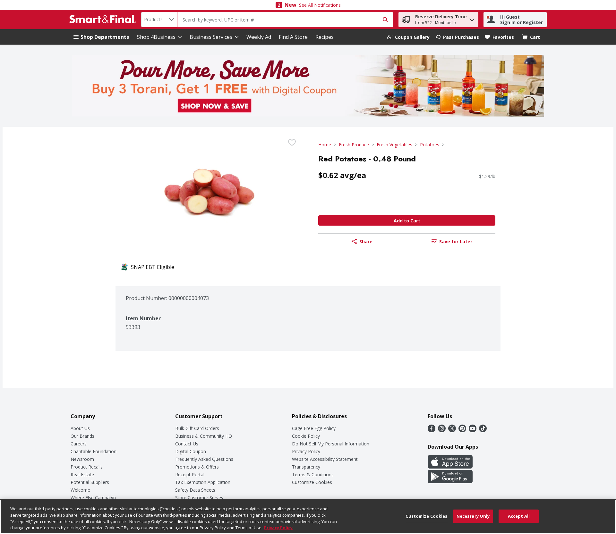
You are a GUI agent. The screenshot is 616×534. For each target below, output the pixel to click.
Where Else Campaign (93, 498)
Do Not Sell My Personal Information (330, 444)
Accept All (519, 516)
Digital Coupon (190, 451)
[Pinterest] (462, 430)
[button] (472, 18)
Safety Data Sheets (195, 490)
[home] (104, 19)
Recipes (324, 36)
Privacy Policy (306, 451)
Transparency (306, 467)
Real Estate (82, 474)
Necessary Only (473, 516)
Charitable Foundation (93, 451)
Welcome (80, 490)
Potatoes (429, 145)
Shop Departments (105, 36)
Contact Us (186, 444)
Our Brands (82, 436)
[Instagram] (442, 430)
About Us (80, 428)
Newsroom (82, 459)
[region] (308, 516)
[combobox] (159, 19)
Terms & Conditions (313, 474)
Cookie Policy (306, 436)
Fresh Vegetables (394, 145)
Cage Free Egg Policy (314, 428)
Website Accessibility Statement (325, 459)
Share (365, 241)
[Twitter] (452, 430)
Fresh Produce (354, 145)
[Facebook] (431, 430)
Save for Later (455, 241)
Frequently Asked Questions (204, 459)
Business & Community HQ (203, 436)
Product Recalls (87, 467)
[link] (408, 37)
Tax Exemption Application (202, 482)
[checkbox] (292, 142)
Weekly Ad (258, 36)
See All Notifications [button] (320, 5)
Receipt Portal (189, 474)
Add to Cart (407, 221)
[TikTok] (483, 430)
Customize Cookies (312, 482)
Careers (79, 444)
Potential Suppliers (90, 482)
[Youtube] (472, 430)
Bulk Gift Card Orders (197, 428)
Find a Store (293, 36)
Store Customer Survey (199, 498)
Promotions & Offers (197, 467)
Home (324, 145)
